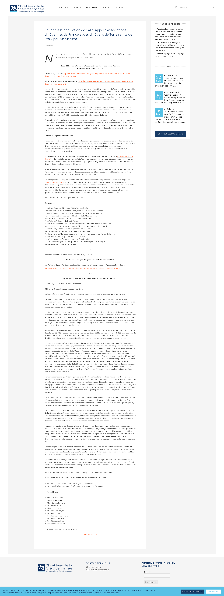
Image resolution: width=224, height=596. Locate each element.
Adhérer (107, 8)
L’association (59, 8)
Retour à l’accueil (90, 535)
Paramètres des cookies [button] (192, 591)
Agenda (77, 8)
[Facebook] (176, 7)
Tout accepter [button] (213, 591)
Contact (120, 8)
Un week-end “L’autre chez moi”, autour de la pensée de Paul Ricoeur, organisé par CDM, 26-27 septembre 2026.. (170, 97)
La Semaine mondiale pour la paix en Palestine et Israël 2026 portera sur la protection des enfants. (169, 80)
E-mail (147, 572)
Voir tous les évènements (170, 134)
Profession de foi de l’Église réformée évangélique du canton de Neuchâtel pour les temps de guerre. (170, 45)
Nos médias (91, 8)
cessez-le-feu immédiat (55, 182)
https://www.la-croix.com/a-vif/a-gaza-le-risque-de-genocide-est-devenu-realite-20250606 (83, 268)
